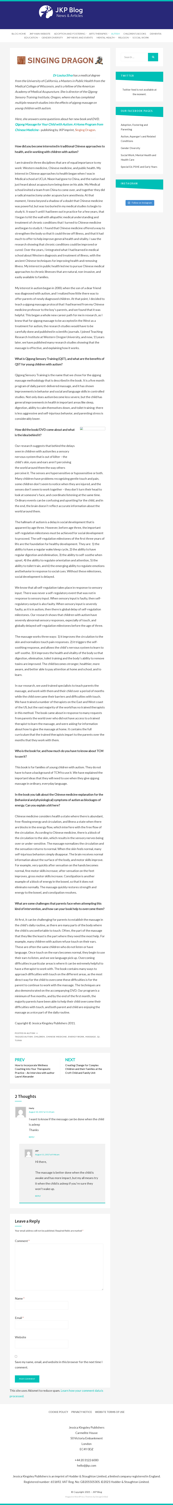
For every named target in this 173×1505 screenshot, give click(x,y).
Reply (31, 1137)
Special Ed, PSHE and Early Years (139, 166)
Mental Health (106, 37)
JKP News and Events (80, 37)
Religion (123, 37)
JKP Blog (97, 1492)
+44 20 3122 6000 (86, 1460)
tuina (18, 1040)
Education (31, 37)
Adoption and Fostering (69, 33)
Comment (22, 1241)
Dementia (155, 33)
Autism (115, 33)
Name (19, 1298)
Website (20, 1337)
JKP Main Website (40, 33)
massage (90, 1036)
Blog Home (19, 33)
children (39, 1036)
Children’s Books (134, 33)
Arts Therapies (98, 33)
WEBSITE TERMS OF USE (110, 1411)
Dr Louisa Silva (62, 75)
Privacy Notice (81, 1411)
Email (19, 1318)
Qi (98, 1036)
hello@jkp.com (86, 1465)
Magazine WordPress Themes (79, 1496)
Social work (140, 37)
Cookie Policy (58, 1411)
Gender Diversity (52, 37)
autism (28, 1036)
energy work (76, 1036)
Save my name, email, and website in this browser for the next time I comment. (59, 1364)
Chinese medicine (56, 1036)
